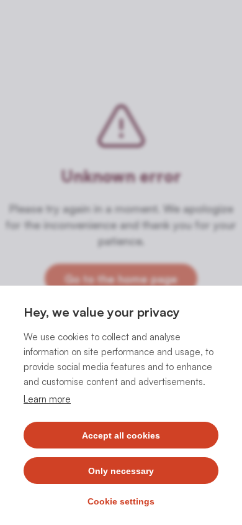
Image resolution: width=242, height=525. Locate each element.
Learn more (47, 399)
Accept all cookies (121, 435)
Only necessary (121, 471)
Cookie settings (121, 501)
